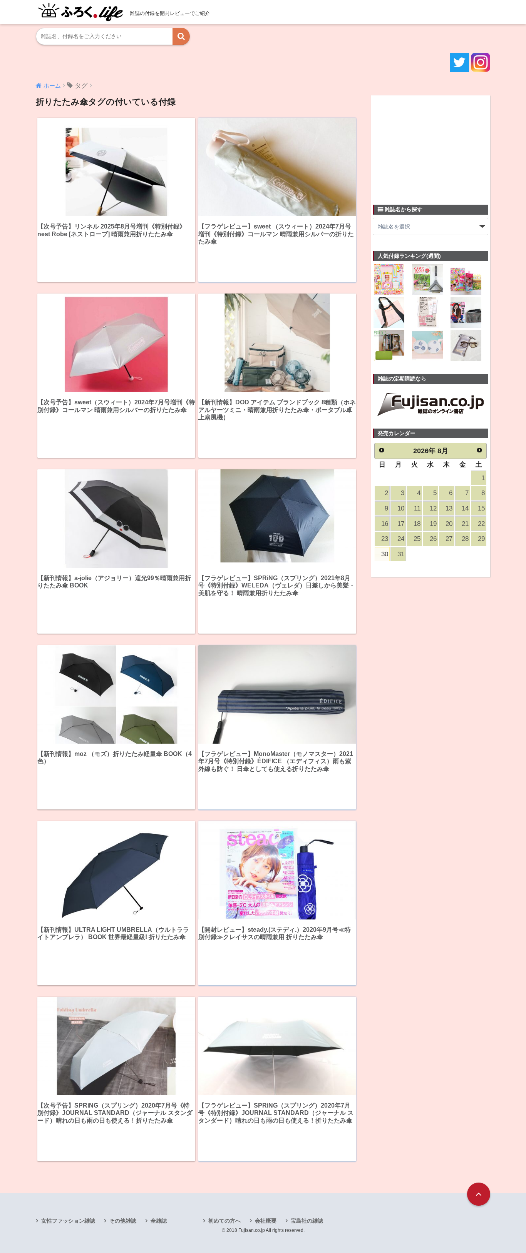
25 (417, 538)
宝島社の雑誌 (307, 1221)
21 (465, 523)
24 (400, 538)
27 (449, 538)
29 (481, 538)
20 (449, 523)
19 (433, 523)
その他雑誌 (122, 1221)
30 (384, 554)
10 (400, 508)
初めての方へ (224, 1221)
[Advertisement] (430, 145)
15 (481, 508)
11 (417, 508)
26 (433, 538)
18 (417, 523)
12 (433, 508)
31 (400, 554)
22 (481, 523)
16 (384, 523)
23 (384, 538)
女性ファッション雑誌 (68, 1221)
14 (465, 508)
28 (465, 538)
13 (449, 508)
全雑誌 (159, 1221)
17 (400, 523)
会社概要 (265, 1221)
